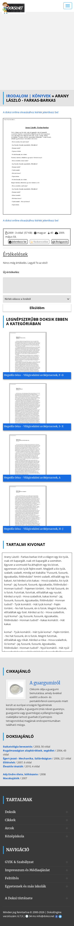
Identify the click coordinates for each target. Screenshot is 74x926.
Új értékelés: (11, 272)
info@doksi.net (45, 916)
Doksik (10, 812)
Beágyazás (61, 241)
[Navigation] (67, 5)
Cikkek (10, 820)
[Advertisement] (37, 51)
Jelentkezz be (19, 241)
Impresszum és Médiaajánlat (27, 870)
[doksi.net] (14, 7)
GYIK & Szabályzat (19, 862)
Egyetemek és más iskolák (25, 886)
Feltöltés (12, 878)
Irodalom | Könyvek (28, 96)
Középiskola (14, 836)
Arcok (9, 828)
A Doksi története (19, 898)
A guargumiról (45, 683)
